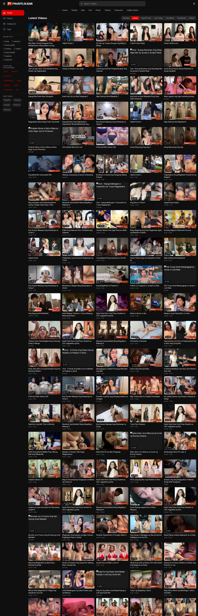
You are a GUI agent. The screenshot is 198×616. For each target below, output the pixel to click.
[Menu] (4, 3)
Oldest (191, 18)
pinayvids (8, 60)
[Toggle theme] (194, 4)
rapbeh (18, 49)
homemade (8, 90)
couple (16, 85)
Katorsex (7, 110)
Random (126, 18)
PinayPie (7, 100)
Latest (135, 18)
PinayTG (17, 105)
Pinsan (98, 10)
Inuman (65, 10)
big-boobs (8, 76)
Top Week (170, 18)
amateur (7, 85)
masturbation (8, 81)
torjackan (8, 56)
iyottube (8, 49)
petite (19, 81)
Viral (90, 10)
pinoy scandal (10, 52)
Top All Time (146, 18)
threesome (119, 10)
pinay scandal (10, 45)
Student (74, 10)
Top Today (158, 18)
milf (17, 90)
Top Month (181, 18)
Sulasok (7, 105)
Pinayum (17, 100)
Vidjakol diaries (132, 10)
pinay (7, 41)
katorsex (17, 41)
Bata (83, 10)
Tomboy (107, 10)
